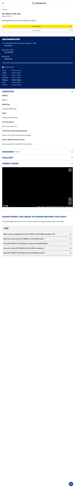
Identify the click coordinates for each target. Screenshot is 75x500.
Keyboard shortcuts (41, 206)
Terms (62, 206)
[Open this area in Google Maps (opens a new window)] (6, 206)
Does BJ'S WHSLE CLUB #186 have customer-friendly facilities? (26, 243)
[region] (37, 187)
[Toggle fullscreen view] (70, 170)
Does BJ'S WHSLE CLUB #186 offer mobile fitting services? (24, 253)
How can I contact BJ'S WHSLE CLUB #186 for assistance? (24, 248)
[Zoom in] (70, 199)
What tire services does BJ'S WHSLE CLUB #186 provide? (24, 239)
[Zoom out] (70, 203)
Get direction (8, 45)
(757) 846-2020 (8, 52)
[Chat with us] (71, 484)
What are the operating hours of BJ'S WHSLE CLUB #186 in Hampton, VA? (29, 234)
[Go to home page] (39, 3)
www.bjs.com (8, 59)
